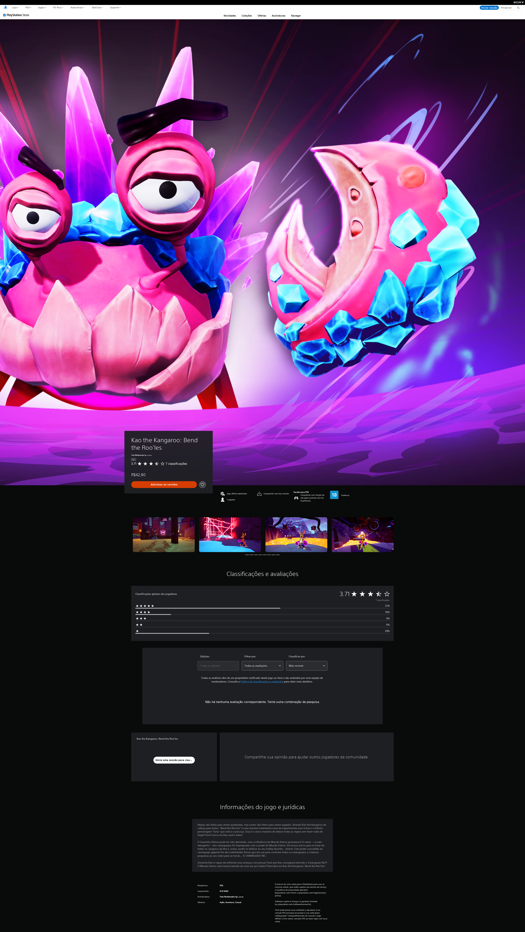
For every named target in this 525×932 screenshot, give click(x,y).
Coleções (247, 15)
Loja (14, 7)
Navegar (296, 15)
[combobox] (218, 666)
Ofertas (262, 15)
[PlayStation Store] (17, 15)
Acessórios (77, 7)
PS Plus (57, 7)
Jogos (41, 7)
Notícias (96, 7)
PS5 (27, 7)
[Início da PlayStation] (5, 7)
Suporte (114, 7)
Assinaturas (278, 15)
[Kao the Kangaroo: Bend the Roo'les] (164, 534)
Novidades (230, 15)
